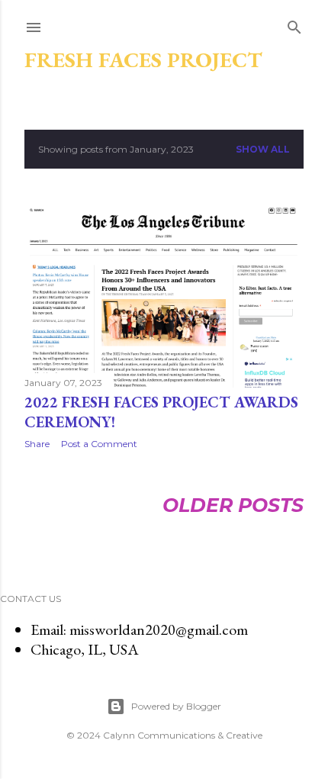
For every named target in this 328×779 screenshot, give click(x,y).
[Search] (294, 25)
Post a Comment (99, 443)
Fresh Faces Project (143, 59)
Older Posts (233, 505)
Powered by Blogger (176, 706)
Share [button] (37, 443)
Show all (263, 149)
